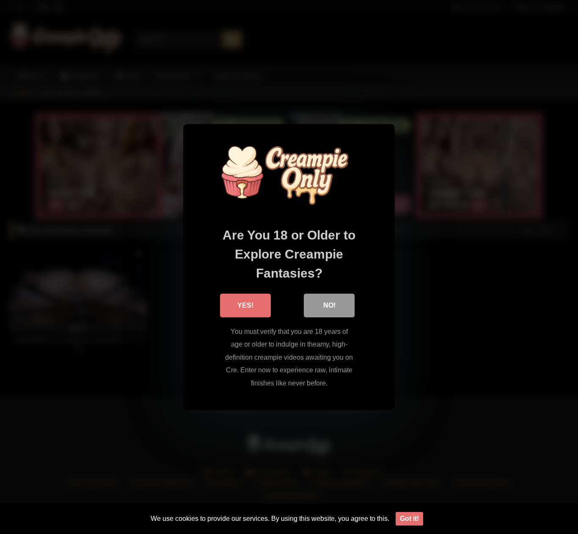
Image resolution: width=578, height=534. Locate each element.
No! (329, 305)
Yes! (245, 305)
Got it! (409, 518)
